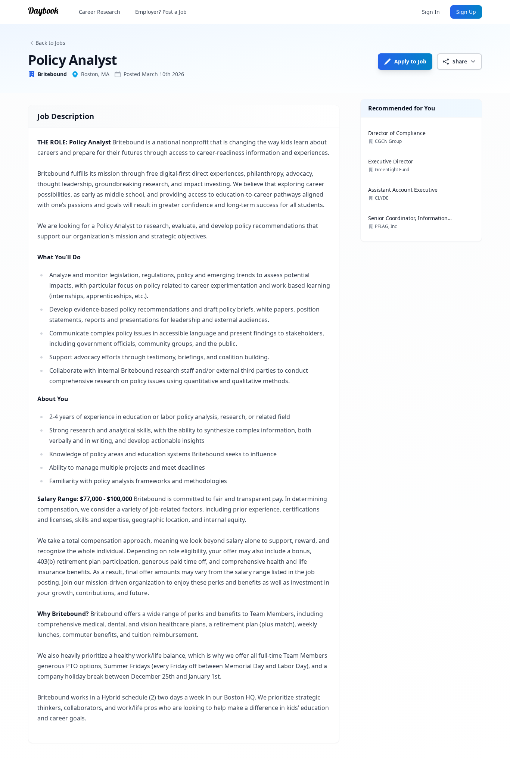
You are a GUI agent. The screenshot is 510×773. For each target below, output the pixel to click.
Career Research (99, 11)
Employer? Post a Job (161, 11)
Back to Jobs (50, 42)
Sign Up (466, 11)
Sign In (431, 11)
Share (460, 61)
